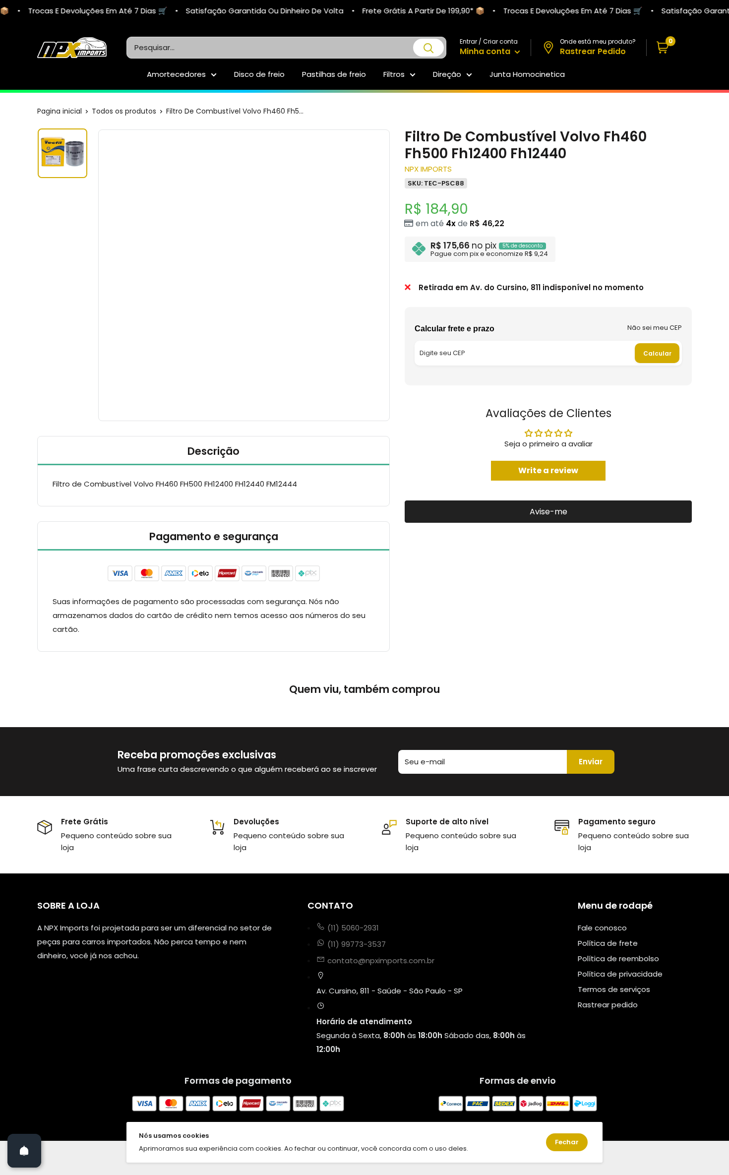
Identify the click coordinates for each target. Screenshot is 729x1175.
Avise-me (548, 511)
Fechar (567, 1142)
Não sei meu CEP (654, 327)
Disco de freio (259, 74)
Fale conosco (602, 928)
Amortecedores (176, 74)
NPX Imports (428, 168)
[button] (669, 48)
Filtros (394, 74)
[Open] (24, 1151)
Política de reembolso (618, 958)
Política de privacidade (620, 974)
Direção (447, 74)
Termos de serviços (614, 989)
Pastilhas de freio (334, 74)
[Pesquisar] (428, 48)
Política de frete (608, 943)
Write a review (548, 470)
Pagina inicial (59, 111)
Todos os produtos (124, 111)
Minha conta (486, 51)
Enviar (591, 761)
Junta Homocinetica (527, 74)
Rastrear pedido (608, 1004)
